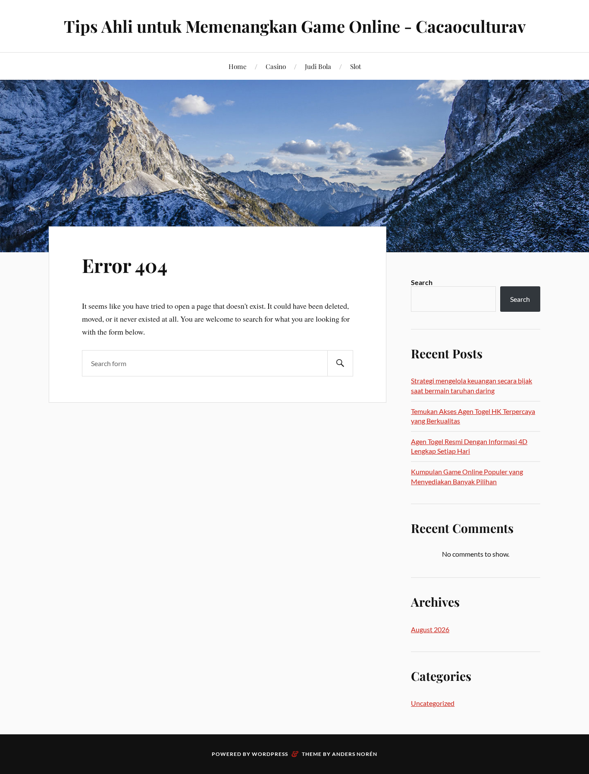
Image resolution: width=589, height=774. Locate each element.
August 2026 (430, 629)
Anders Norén (354, 754)
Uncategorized (432, 703)
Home (238, 66)
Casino (276, 66)
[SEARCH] (340, 363)
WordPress (270, 754)
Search (421, 282)
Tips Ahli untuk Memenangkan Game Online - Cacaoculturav (295, 26)
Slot (355, 66)
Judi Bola (318, 66)
